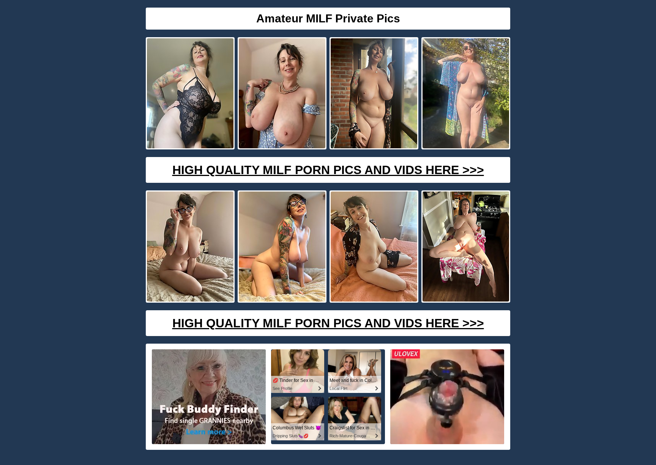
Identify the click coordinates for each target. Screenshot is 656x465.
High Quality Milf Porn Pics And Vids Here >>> (328, 170)
